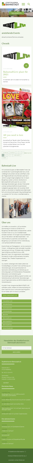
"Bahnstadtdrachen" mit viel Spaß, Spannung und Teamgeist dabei (16, 408)
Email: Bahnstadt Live (10, 295)
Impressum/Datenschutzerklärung (16, 455)
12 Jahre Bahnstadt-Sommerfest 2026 (13, 404)
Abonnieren (16, 352)
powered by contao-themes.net (16, 460)
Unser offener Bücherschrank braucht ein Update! (16, 399)
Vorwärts (17, 155)
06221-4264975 (8, 372)
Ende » (4, 157)
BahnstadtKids (7, 325)
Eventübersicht (7, 308)
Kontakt (6, 382)
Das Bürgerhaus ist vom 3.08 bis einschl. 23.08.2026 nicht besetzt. (13, 394)
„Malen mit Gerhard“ (8, 431)
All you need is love (13, 135)
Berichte (5, 314)
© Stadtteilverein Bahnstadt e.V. (16, 451)
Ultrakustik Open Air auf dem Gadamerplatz (14, 413)
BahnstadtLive (7, 318)
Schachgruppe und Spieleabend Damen (13, 426)
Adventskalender (8, 328)
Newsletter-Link (7, 301)
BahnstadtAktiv (7, 321)
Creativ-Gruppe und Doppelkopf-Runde (13, 439)
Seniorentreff (5, 435)
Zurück (12, 152)
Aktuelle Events (7, 304)
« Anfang (5, 152)
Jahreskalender (7, 311)
